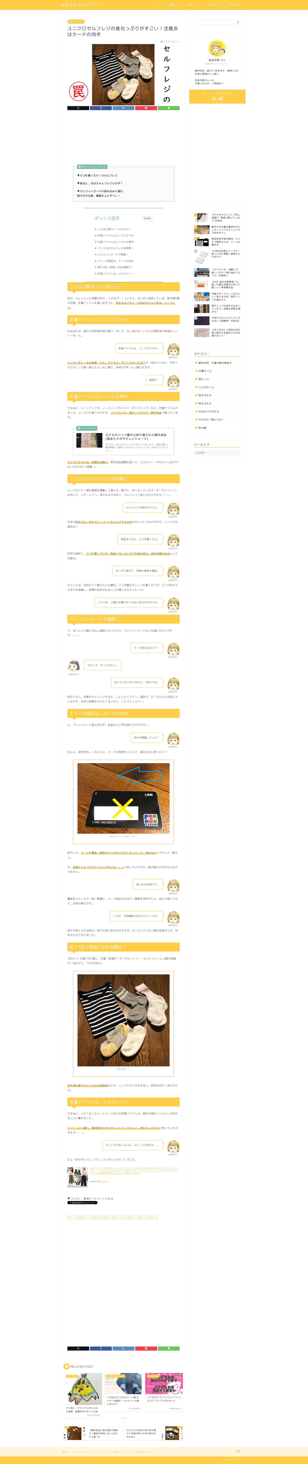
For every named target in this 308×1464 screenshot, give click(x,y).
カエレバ (105, 1181)
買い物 (153, 1218)
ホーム (156, 5)
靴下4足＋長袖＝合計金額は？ (115, 267)
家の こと (204, 379)
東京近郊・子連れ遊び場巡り (215, 363)
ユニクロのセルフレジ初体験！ (116, 248)
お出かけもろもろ (76, 21)
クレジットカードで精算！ (113, 254)
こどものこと (213, 5)
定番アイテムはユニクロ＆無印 (116, 242)
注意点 (108, 1218)
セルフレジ (87, 1218)
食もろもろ (205, 395)
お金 (144, 1218)
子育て (134, 1218)
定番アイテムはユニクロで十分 (116, 235)
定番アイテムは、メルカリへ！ (116, 273)
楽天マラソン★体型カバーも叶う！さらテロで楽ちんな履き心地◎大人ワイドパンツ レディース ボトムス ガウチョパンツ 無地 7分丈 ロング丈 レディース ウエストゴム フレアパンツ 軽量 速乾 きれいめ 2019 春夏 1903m (134, 1171)
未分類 (202, 428)
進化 (98, 1218)
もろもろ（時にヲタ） (211, 419)
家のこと (193, 5)
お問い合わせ (236, 5)
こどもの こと (207, 387)
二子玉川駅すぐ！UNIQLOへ (114, 229)
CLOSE (147, 218)
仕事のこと (174, 5)
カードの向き (121, 1218)
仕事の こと (205, 371)
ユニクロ (73, 1218)
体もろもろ (205, 403)
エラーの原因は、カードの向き (116, 261)
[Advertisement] (123, 139)
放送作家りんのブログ (81, 5)
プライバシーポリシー (74, 1460)
